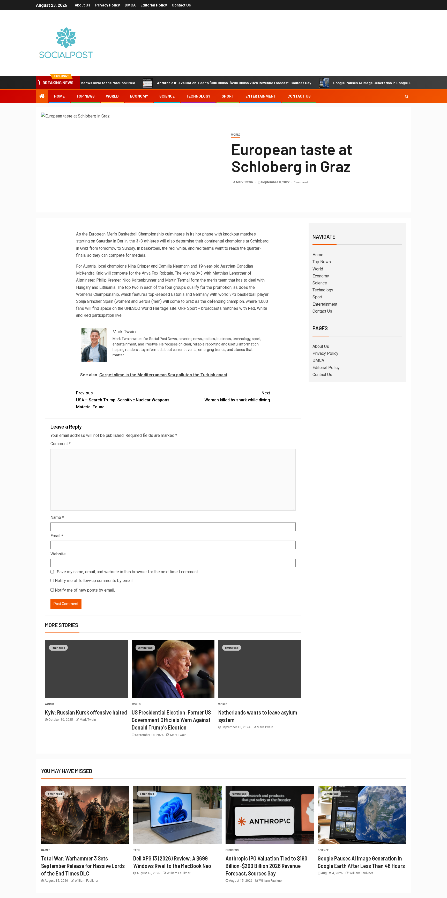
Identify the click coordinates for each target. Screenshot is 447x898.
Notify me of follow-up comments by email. (94, 580)
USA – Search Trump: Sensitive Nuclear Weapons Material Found (122, 400)
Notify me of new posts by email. (85, 590)
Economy (139, 96)
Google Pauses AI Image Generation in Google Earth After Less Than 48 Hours (373, 82)
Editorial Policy (153, 5)
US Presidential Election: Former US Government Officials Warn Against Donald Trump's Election (171, 720)
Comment (60, 443)
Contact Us (181, 5)
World (112, 96)
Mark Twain (245, 182)
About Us (82, 5)
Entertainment (260, 96)
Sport (228, 96)
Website (58, 553)
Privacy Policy (107, 5)
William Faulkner (86, 880)
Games (45, 850)
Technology (198, 96)
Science (167, 96)
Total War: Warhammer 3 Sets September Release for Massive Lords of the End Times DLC (83, 866)
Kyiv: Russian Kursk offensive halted (86, 712)
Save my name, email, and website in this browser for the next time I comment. (128, 571)
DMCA (130, 5)
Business (232, 850)
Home (59, 96)
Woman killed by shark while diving (237, 396)
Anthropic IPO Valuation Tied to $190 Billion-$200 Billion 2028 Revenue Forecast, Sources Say (210, 82)
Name (57, 517)
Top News (85, 96)
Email (56, 535)
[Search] (406, 96)
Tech (136, 850)
